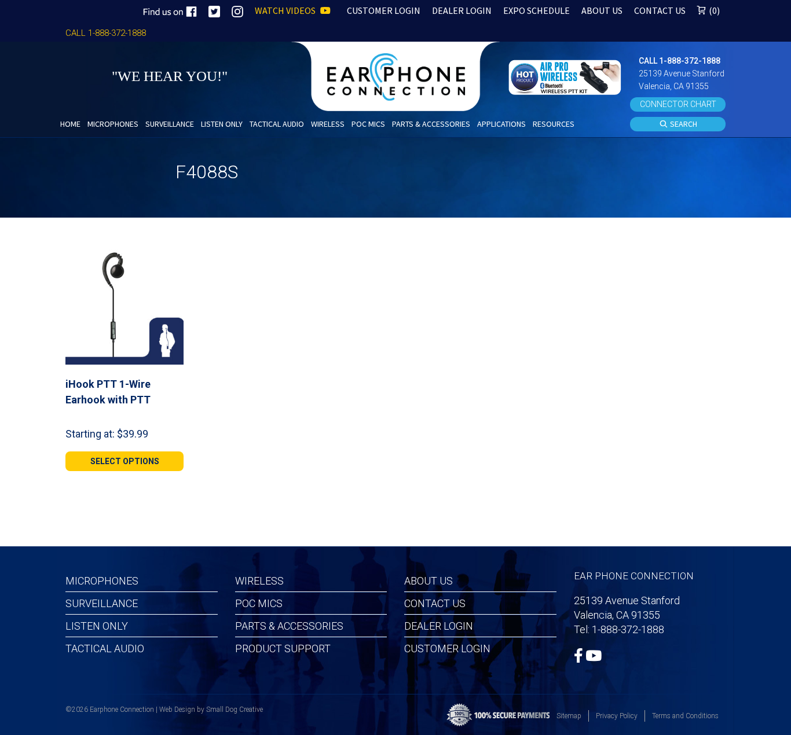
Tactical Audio (104, 648)
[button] (566, 76)
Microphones (101, 581)
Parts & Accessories (289, 626)
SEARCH (682, 124)
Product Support (283, 648)
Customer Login (447, 648)
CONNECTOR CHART (678, 104)
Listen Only (96, 626)
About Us (428, 581)
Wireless (259, 581)
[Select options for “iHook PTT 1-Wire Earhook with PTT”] (170, 260)
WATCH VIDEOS (286, 10)
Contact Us (435, 603)
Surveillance (101, 603)
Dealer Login (438, 626)
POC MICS (259, 603)
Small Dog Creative (234, 709)
